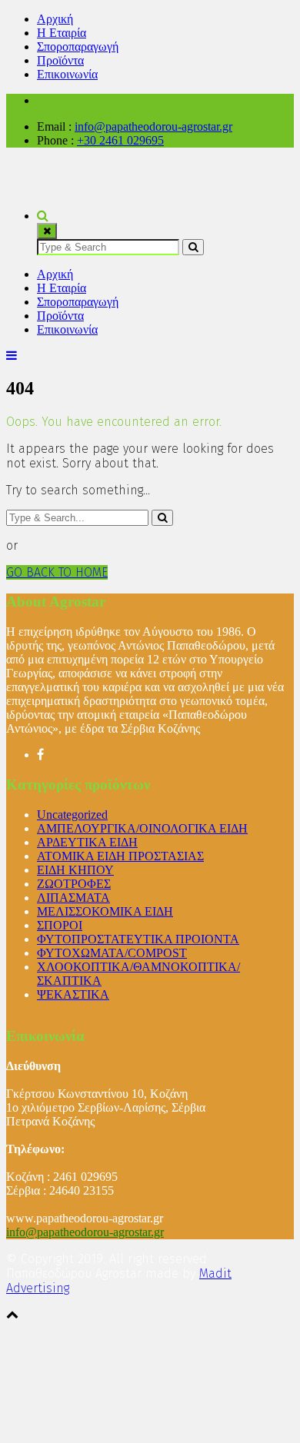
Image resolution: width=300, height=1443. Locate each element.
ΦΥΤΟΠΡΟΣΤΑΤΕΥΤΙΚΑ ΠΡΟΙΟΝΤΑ (138, 939)
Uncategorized (72, 814)
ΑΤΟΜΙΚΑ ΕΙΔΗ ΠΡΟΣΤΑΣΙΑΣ (120, 856)
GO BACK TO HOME (57, 572)
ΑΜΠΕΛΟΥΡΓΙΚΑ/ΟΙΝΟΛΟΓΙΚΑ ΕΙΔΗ (142, 828)
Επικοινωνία (67, 74)
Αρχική (55, 18)
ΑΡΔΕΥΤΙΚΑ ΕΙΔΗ (87, 842)
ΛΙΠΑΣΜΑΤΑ (73, 897)
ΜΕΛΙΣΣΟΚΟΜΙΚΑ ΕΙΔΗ (105, 911)
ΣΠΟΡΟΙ (59, 925)
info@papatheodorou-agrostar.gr (153, 126)
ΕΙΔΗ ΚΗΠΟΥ (75, 869)
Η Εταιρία (61, 32)
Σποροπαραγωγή (77, 46)
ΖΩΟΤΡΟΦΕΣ (74, 883)
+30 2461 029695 (120, 140)
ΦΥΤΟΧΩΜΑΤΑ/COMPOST (112, 952)
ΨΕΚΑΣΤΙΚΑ (73, 994)
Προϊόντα (60, 60)
